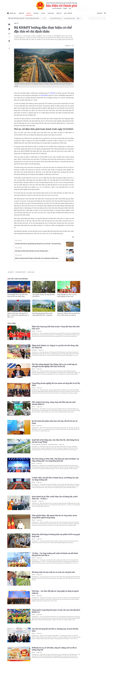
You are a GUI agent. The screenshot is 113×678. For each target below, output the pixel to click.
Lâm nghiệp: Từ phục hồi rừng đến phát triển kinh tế (43, 295)
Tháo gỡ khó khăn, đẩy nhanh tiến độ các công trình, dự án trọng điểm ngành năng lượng (54, 517)
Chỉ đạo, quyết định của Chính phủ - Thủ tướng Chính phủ (44, 444)
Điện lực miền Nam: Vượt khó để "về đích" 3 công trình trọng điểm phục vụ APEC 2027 (18, 315)
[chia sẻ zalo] (9, 29)
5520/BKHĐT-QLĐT (20, 272)
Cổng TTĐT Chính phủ (56, 18)
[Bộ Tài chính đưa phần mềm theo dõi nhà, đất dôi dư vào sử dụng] (18, 427)
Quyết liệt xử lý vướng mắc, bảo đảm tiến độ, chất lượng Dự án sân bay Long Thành (55, 441)
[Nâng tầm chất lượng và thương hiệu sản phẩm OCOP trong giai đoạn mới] (18, 540)
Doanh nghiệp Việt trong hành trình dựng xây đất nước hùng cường (17, 295)
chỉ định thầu (31, 272)
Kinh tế (29, 13)
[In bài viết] (9, 41)
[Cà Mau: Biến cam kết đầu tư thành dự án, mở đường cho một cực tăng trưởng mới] (18, 484)
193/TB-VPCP (44, 95)
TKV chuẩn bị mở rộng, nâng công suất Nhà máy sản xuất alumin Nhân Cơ (53, 403)
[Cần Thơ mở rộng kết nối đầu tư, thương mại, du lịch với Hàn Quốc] (18, 635)
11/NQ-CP (52, 93)
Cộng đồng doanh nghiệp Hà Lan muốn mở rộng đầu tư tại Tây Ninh (56, 384)
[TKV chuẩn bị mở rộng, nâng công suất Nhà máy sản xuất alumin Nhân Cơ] (18, 408)
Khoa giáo (51, 13)
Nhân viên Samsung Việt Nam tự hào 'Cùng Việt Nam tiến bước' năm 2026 (56, 328)
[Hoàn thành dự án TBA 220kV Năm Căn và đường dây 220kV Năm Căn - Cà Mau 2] (18, 503)
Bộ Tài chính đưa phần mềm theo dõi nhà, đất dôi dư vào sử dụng (54, 422)
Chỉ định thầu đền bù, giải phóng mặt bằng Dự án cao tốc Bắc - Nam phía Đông (38, 244)
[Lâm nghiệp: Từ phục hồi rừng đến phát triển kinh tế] (43, 287)
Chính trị (21, 13)
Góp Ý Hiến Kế (68, 13)
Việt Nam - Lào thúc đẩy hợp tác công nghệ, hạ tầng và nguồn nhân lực (55, 592)
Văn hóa (36, 13)
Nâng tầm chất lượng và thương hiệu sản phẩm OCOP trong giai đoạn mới (56, 535)
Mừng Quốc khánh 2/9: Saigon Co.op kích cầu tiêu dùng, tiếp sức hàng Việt (55, 347)
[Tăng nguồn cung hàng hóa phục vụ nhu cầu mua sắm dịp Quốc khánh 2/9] (18, 616)
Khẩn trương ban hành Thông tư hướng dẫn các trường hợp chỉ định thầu (36, 258)
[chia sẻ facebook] (9, 24)
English (65, 8)
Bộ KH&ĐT (10, 272)
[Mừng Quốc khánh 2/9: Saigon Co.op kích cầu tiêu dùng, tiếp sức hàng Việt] (18, 351)
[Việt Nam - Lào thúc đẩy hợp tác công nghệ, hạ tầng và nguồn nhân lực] (18, 597)
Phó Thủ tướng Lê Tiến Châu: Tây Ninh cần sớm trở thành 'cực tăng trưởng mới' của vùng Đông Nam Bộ (55, 460)
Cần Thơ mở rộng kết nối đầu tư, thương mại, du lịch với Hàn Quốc (55, 630)
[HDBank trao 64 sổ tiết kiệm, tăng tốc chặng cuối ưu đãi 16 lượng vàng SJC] (18, 654)
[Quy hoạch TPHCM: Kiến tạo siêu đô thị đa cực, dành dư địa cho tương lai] (68, 306)
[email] (78, 18)
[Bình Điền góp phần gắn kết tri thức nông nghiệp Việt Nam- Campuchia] (43, 306)
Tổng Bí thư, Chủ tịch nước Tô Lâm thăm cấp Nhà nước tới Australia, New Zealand (26, 18)
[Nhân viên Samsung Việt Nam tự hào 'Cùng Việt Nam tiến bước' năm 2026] (18, 333)
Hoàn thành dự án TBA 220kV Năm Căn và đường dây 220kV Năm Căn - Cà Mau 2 (55, 498)
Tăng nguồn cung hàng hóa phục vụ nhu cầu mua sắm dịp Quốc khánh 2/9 (56, 611)
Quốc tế (58, 13)
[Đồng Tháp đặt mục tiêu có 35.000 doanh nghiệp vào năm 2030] (68, 287)
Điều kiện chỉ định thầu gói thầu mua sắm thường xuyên (31, 251)
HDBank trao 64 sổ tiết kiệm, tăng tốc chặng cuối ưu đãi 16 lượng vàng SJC (54, 649)
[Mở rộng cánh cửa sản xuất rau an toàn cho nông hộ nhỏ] (18, 578)
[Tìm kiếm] (105, 13)
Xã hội (43, 13)
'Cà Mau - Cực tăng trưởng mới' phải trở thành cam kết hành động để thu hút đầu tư (55, 554)
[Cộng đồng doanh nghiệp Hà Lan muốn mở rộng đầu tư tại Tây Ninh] (18, 389)
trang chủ (13, 13)
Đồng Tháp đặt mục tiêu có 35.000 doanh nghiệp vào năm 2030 (67, 295)
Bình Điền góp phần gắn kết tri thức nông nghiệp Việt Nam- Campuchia (42, 314)
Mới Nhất (99, 13)
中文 (70, 8)
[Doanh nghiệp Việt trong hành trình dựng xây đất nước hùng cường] (18, 287)
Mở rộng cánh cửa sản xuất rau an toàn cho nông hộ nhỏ (53, 572)
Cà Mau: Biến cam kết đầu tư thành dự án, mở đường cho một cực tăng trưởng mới (55, 479)
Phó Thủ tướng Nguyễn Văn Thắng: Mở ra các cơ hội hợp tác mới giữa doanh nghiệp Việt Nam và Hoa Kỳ (54, 365)
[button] (43, 18)
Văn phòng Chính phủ (70, 18)
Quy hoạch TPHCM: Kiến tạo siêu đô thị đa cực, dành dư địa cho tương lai (68, 314)
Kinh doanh (34, 350)
